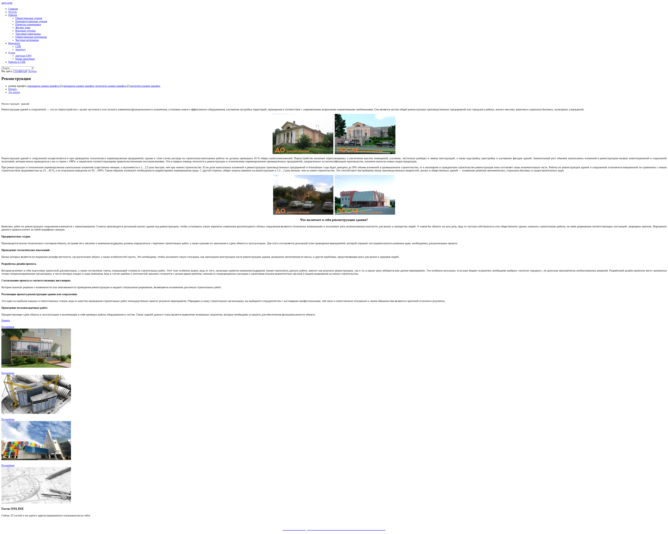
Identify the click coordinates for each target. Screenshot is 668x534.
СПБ (18, 46)
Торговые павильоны (28, 33)
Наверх (5, 320)
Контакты (14, 43)
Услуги (12, 11)
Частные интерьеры (27, 40)
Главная (13, 8)
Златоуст (20, 49)
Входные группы (25, 30)
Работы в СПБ (16, 61)
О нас (11, 52)
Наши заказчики (25, 58)
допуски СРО (23, 55)
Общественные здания (28, 18)
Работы (12, 15)
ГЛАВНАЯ (20, 71)
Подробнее (7, 326)
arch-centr (6, 2)
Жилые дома (22, 27)
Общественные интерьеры (31, 36)
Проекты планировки (28, 24)
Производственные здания (31, 21)
